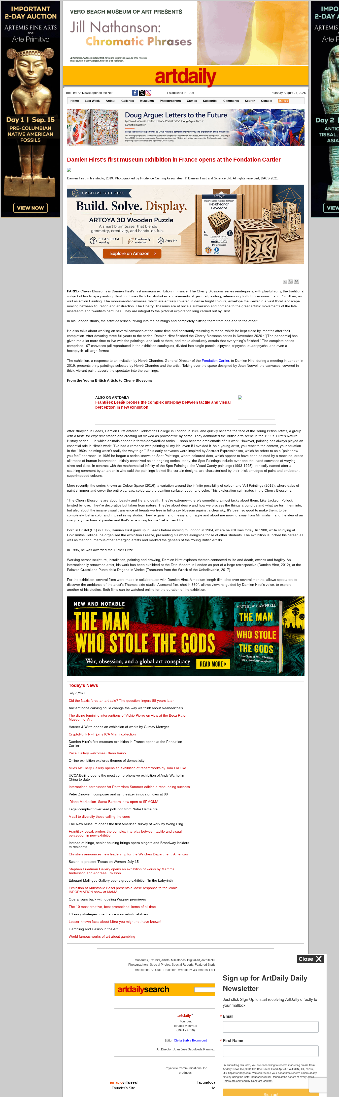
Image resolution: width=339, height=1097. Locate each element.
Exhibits (154, 960)
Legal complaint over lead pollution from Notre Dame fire (113, 809)
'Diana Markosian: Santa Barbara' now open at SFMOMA (113, 802)
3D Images (200, 970)
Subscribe (210, 101)
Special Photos (160, 964)
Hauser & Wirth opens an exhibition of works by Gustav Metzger (119, 727)
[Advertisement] (247, 717)
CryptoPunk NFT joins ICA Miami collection (102, 734)
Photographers (170, 101)
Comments (231, 101)
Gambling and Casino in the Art (93, 929)
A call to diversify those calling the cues (99, 816)
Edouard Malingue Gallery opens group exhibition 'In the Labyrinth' (121, 880)
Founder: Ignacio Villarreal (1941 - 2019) (185, 1026)
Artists (110, 101)
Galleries (127, 101)
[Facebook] (135, 94)
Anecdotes (142, 970)
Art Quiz (156, 970)
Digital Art (193, 960)
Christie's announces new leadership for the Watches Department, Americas (128, 854)
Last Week (92, 101)
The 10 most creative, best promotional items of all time (112, 907)
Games (192, 101)
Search (250, 101)
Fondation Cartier (215, 361)
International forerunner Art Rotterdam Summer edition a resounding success (129, 787)
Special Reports (182, 964)
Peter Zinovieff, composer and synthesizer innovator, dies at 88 (118, 794)
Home (74, 101)
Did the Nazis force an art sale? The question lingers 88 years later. (121, 701)
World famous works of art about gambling (102, 936)
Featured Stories (206, 964)
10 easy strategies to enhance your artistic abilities (108, 914)
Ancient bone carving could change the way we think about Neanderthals (126, 708)
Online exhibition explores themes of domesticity (106, 760)
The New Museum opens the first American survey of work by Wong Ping (126, 824)
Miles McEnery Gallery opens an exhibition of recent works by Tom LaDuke (127, 768)
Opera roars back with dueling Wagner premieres (107, 899)
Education (169, 970)
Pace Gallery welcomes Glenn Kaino (97, 753)
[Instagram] (148, 94)
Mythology (185, 970)
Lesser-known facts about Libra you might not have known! (115, 922)
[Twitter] (142, 94)
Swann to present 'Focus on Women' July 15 (104, 862)
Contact (266, 101)
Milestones (178, 960)
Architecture (209, 960)
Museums (147, 101)
